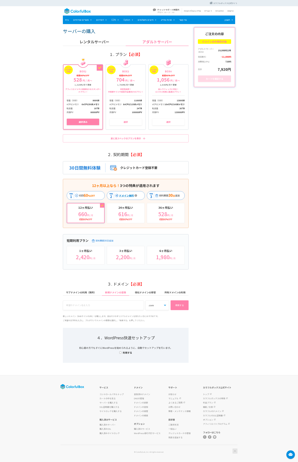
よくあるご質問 (175, 402)
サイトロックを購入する (110, 411)
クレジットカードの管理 (179, 433)
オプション (208, 419)
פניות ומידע (167, 20)
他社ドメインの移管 (145, 292)
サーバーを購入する (108, 402)
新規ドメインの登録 (115, 292)
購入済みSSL (105, 428)
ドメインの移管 (141, 411)
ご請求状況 (173, 424)
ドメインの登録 (141, 406)
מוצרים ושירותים (81, 20)
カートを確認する (214, 78)
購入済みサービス (142, 428)
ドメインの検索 (141, 415)
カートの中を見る (107, 398)
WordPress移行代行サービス (147, 433)
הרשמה (230, 10)
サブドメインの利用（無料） (81, 292)
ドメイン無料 (121, 195)
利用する (127, 352)
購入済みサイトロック (109, 433)
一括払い (172, 428)
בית (67, 20)
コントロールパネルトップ (111, 394)
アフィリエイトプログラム (215, 423)
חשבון (228, 20)
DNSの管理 (139, 398)
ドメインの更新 (141, 402)
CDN (114, 20)
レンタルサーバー (94, 41)
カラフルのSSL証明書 (213, 415)
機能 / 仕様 (208, 406)
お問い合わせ (174, 406)
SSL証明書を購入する (109, 406)
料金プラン (208, 402)
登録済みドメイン (142, 394)
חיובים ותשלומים (146, 20)
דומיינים (100, 20)
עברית (207, 10)
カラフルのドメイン (212, 411)
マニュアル (173, 398)
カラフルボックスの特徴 (214, 398)
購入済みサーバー (107, 424)
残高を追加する (175, 437)
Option (127, 20)
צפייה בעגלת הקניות (192, 10)
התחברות (219, 10)
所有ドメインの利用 (175, 292)
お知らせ (172, 394)
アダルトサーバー (157, 41)
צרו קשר (183, 20)
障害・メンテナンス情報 (179, 411)
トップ (206, 394)
